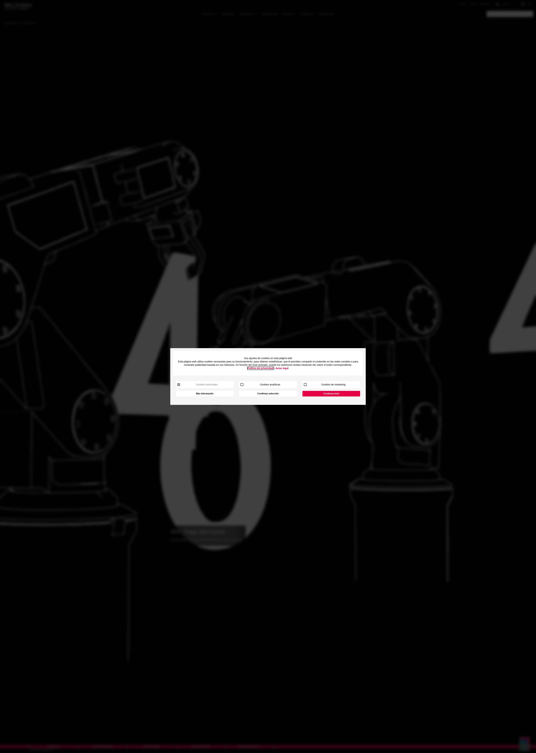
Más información (205, 393)
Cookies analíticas (270, 384)
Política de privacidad (260, 368)
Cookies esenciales (207, 384)
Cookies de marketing (333, 384)
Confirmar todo (331, 393)
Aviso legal (282, 368)
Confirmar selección (268, 393)
